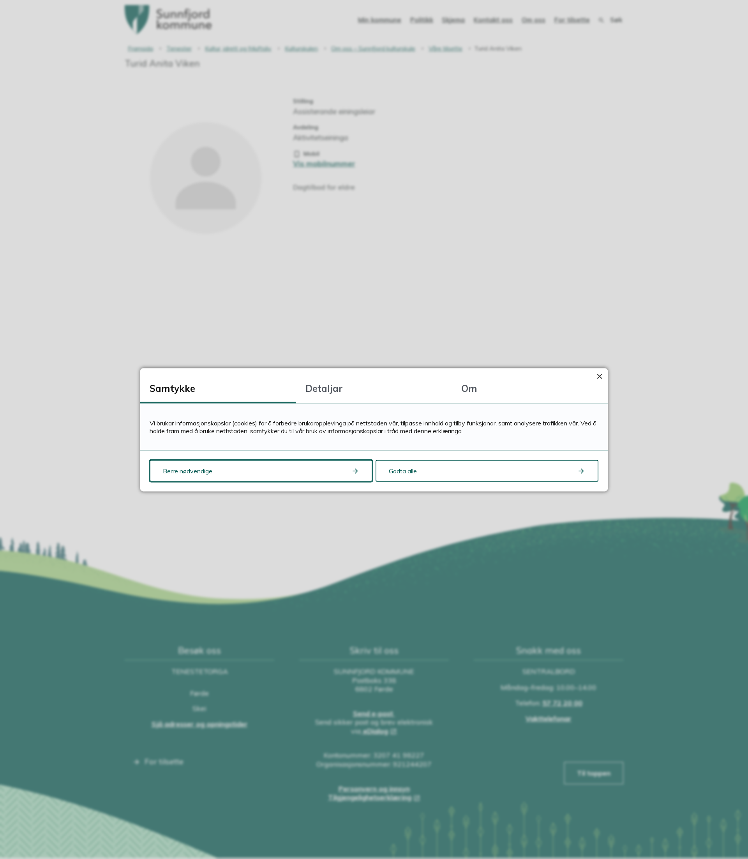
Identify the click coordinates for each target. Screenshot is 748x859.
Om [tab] (469, 388)
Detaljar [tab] (324, 388)
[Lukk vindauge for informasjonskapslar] (599, 376)
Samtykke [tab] (172, 388)
